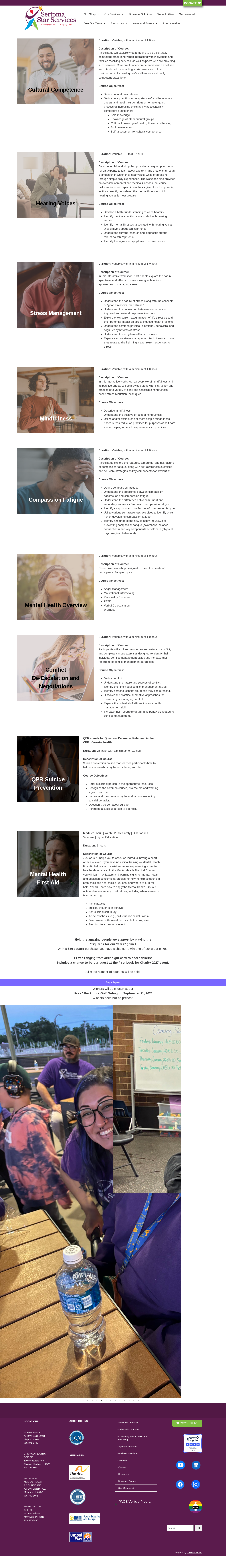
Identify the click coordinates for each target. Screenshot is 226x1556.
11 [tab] (129, 1400)
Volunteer (123, 1460)
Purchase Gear (172, 23)
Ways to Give (165, 14)
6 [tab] (106, 1400)
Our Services (112, 14)
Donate (191, 3)
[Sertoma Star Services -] (50, 18)
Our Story (90, 14)
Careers (122, 1467)
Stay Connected (126, 1488)
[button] (136, 1504)
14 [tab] (143, 1400)
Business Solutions (140, 14)
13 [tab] (138, 1400)
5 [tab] (101, 1400)
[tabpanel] (56, 1039)
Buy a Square (113, 982)
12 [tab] (133, 1400)
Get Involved (187, 14)
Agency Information (127, 1446)
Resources (117, 23)
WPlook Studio (194, 1552)
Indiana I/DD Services (129, 1429)
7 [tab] (110, 1400)
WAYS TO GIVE (189, 1423)
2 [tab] (87, 1400)
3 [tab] (92, 1400)
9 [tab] (119, 1400)
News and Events (143, 23)
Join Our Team (93, 23)
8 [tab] (115, 1400)
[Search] (198, 1528)
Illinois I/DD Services (128, 1422)
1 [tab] (83, 1400)
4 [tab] (96, 1400)
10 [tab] (124, 1400)
